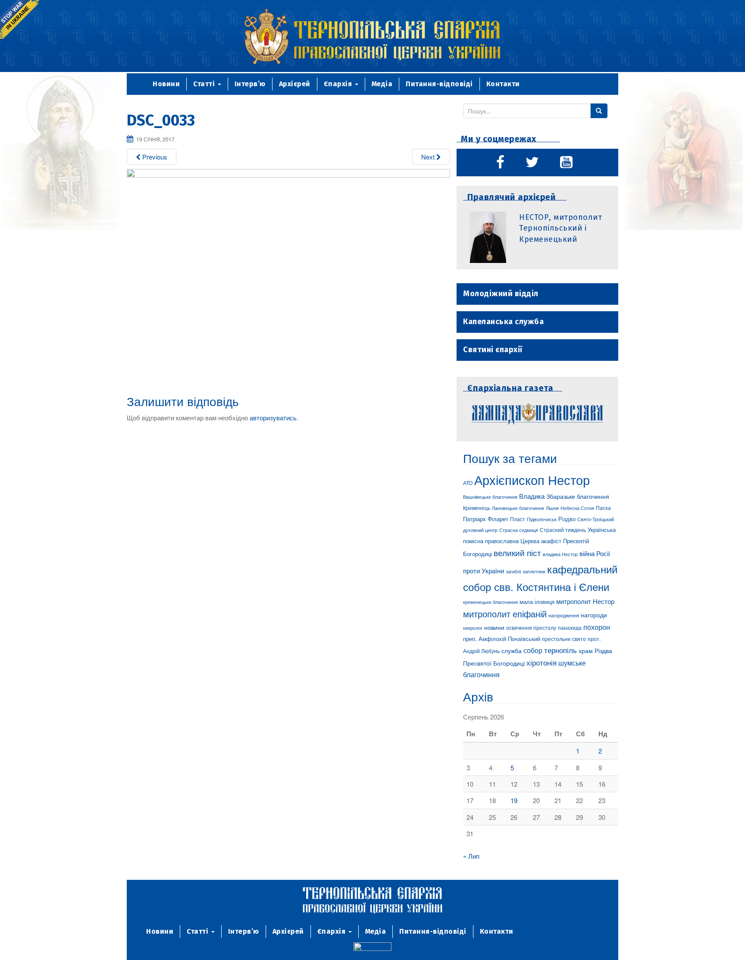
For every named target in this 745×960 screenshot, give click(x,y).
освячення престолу (531, 627)
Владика (532, 495)
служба (511, 650)
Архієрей (294, 84)
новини (494, 627)
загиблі (513, 571)
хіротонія (541, 662)
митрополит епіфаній (505, 613)
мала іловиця (537, 601)
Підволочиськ (542, 519)
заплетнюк (534, 571)
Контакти (503, 84)
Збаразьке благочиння (577, 496)
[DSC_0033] (288, 275)
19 (513, 800)
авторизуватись (273, 417)
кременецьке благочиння (490, 602)
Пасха (603, 507)
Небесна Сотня (577, 507)
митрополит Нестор (585, 601)
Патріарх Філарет (485, 519)
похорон (596, 627)
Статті (205, 84)
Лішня (552, 508)
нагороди (594, 614)
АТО (468, 482)
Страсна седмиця (518, 529)
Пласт (517, 518)
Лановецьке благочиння (518, 507)
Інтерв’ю (250, 84)
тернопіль (560, 650)
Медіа (382, 84)
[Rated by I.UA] (372, 947)
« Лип (471, 855)
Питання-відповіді (439, 84)
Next (428, 156)
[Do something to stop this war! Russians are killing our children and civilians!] (19, 19)
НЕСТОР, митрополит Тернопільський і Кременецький (560, 228)
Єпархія (339, 84)
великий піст (517, 552)
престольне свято (564, 638)
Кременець (476, 507)
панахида (570, 627)
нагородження (563, 615)
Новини (166, 84)
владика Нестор (560, 553)
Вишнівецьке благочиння (490, 497)
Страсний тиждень (563, 529)
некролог (472, 627)
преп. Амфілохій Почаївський (501, 639)
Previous (154, 156)
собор (532, 650)
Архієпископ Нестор (532, 479)
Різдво (567, 519)
